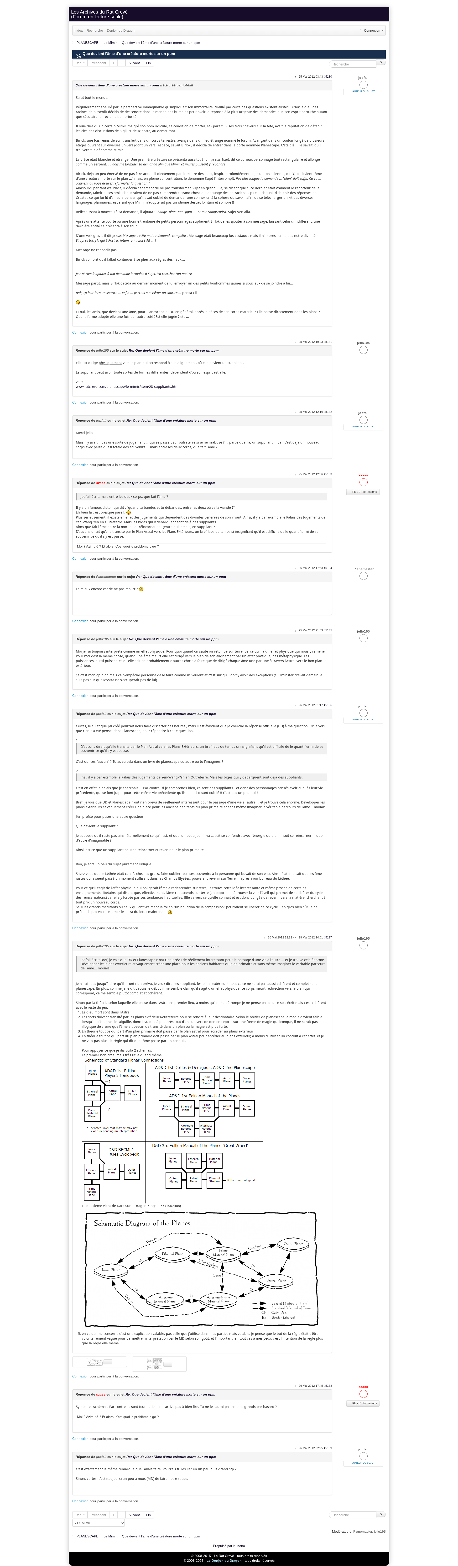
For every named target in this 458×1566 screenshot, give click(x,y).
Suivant (134, 63)
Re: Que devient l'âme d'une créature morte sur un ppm (174, 350)
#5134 (328, 568)
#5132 (328, 412)
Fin (148, 63)
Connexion (80, 332)
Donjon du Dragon (121, 30)
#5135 (328, 630)
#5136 (328, 705)
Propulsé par (223, 1546)
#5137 (328, 937)
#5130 (328, 76)
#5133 (328, 474)
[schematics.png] (172, 1130)
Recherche (95, 30)
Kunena (239, 1546)
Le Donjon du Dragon (224, 1560)
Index (78, 30)
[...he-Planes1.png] (201, 1269)
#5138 (328, 1385)
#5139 (328, 1448)
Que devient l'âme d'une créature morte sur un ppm (117, 85)
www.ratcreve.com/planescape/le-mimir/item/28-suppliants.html (127, 386)
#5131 (328, 342)
